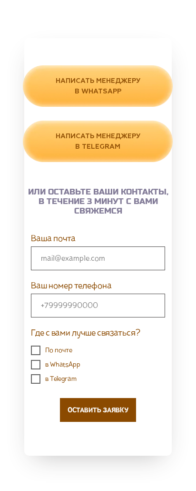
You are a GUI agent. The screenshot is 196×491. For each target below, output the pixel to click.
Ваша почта (53, 238)
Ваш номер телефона (71, 285)
